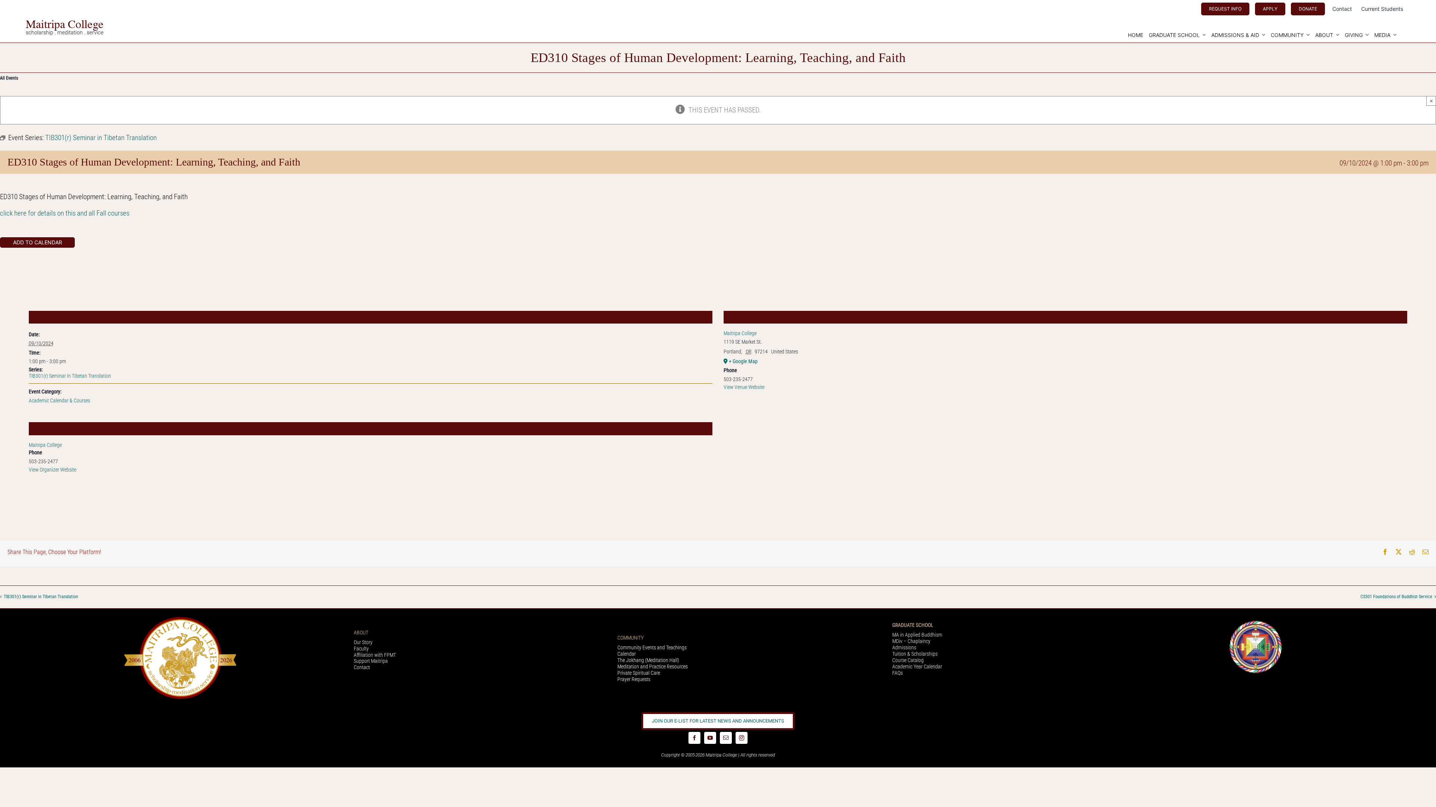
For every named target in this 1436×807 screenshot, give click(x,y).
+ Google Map (743, 361)
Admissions (904, 647)
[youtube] (710, 738)
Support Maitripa (371, 661)
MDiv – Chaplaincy (911, 641)
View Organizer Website (52, 470)
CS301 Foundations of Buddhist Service (1396, 596)
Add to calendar (37, 242)
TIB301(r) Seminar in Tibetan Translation (70, 376)
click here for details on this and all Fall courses (64, 213)
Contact (362, 667)
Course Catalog (908, 660)
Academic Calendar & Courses (59, 401)
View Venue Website (744, 387)
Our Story (363, 642)
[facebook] (694, 738)
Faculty (361, 649)
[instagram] (742, 738)
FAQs (897, 673)
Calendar (626, 654)
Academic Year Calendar (917, 667)
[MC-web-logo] (65, 23)
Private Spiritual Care (638, 673)
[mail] (726, 738)
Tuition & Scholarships (915, 654)
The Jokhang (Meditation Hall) (648, 660)
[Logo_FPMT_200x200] (1256, 622)
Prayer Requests (633, 679)
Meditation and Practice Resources (652, 667)
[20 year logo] (180, 619)
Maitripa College (45, 445)
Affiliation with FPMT (375, 655)
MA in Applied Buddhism (917, 635)
